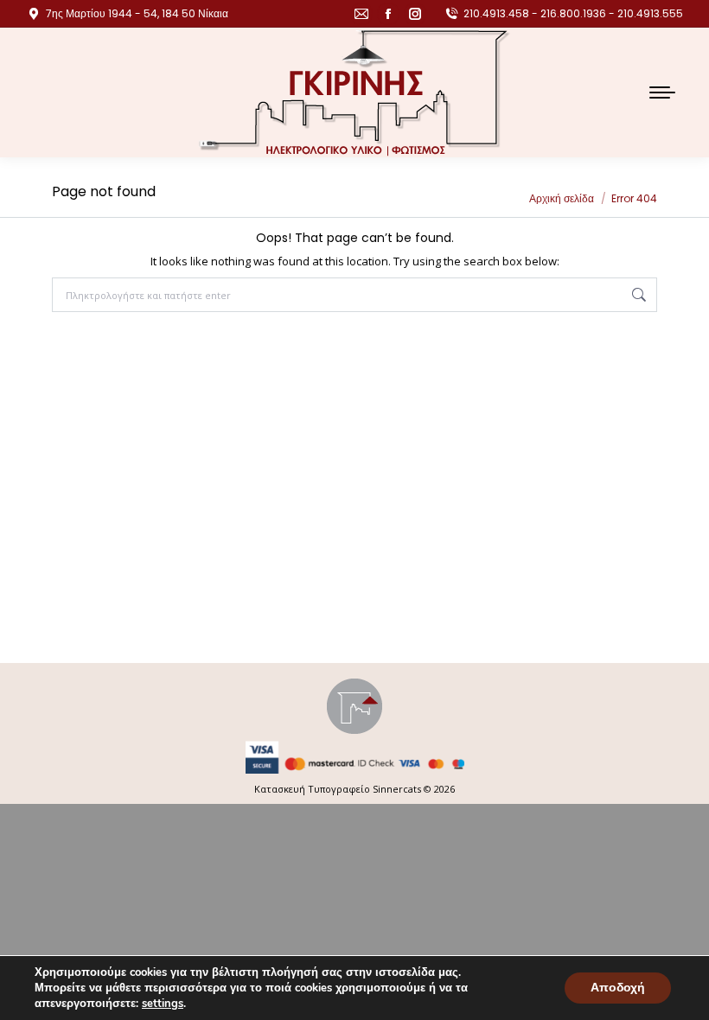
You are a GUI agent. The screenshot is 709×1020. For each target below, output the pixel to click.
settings (162, 1003)
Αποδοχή (618, 987)
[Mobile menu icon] (662, 92)
